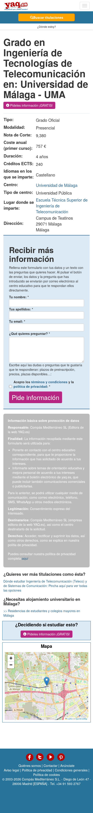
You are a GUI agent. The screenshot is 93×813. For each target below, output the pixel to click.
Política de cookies (46, 774)
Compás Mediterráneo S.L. (41, 779)
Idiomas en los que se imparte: (19, 174)
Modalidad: (14, 127)
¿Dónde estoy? (46, 26)
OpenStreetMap (81, 718)
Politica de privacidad (37, 770)
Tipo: (9, 119)
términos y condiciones (49, 382)
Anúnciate (67, 765)
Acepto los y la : (44, 384)
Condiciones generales (71, 770)
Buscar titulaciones (48, 17)
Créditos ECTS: (18, 164)
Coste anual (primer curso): (18, 145)
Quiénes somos (30, 765)
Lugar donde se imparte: (19, 205)
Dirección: (13, 223)
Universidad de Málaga (56, 185)
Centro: (11, 185)
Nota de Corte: (18, 135)
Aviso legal (11, 770)
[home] (15, 5)
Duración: (13, 156)
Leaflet (69, 718)
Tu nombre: (19, 297)
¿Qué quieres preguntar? (29, 333)
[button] (46, 681)
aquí (25, 558)
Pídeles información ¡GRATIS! (31, 105)
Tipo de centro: (18, 192)
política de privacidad (30, 386)
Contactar (51, 765)
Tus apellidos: (21, 309)
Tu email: (17, 321)
